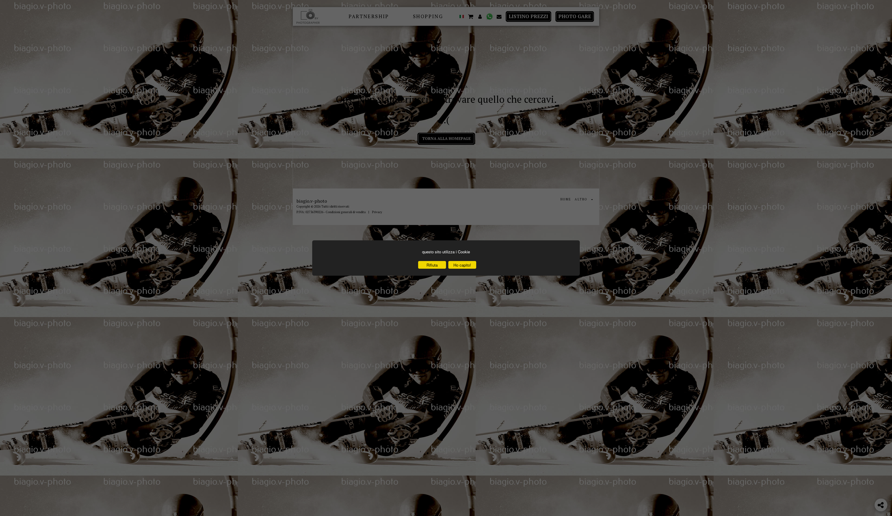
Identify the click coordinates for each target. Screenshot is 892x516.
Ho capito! (462, 265)
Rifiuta (432, 265)
